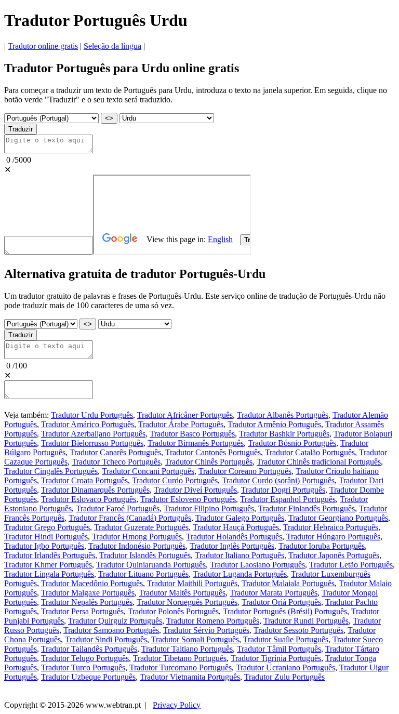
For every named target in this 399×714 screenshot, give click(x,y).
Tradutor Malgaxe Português (88, 592)
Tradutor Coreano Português (244, 471)
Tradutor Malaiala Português (288, 583)
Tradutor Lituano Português (143, 574)
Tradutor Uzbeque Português (88, 676)
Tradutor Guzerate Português (141, 527)
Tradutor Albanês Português (282, 415)
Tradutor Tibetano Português (180, 658)
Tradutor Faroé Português (117, 508)
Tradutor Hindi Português (46, 536)
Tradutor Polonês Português (173, 611)
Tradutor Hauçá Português (236, 527)
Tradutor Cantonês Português (213, 452)
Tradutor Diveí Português (195, 489)
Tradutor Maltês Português (182, 592)
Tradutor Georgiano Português (338, 517)
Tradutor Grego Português (47, 527)
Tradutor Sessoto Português (298, 630)
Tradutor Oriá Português (281, 602)
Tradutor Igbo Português (44, 545)
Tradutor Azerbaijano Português (93, 433)
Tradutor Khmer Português (48, 564)
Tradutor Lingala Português (49, 574)
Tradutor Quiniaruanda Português (151, 564)
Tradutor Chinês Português (208, 461)
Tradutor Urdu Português (92, 415)
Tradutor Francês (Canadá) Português (130, 517)
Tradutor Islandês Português (145, 555)
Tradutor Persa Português (82, 611)
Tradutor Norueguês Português (187, 602)
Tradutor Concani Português (148, 471)
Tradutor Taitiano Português (187, 648)
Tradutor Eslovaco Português (88, 499)
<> (109, 118)
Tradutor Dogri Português (283, 489)
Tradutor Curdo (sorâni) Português (278, 480)
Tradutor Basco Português (192, 433)
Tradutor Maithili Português (192, 583)
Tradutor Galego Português (239, 517)
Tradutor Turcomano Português (180, 667)
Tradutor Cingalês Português (51, 471)
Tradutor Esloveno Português (188, 499)
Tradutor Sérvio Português (206, 630)
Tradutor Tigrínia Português (276, 658)
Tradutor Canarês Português (115, 452)
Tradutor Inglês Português (232, 545)
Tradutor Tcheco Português (116, 461)
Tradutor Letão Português (351, 564)
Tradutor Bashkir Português (284, 433)
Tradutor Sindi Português (106, 639)
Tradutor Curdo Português (175, 480)
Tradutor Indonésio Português (136, 545)
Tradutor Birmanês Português (196, 443)
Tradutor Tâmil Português (279, 648)
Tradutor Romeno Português (212, 620)
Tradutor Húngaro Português (333, 536)
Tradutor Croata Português (84, 480)
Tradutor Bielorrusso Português (92, 443)
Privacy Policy (177, 704)
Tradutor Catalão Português (310, 452)
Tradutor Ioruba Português (321, 545)
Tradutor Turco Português (83, 667)
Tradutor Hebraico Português (330, 527)
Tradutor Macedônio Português (92, 583)
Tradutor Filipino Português (209, 508)
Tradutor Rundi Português (306, 620)
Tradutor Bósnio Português (292, 443)
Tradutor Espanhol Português (288, 499)
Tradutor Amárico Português (87, 424)
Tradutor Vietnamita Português (190, 676)
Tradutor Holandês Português (234, 536)
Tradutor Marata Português (273, 592)
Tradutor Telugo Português (85, 658)
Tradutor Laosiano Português (257, 564)
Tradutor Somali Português (195, 639)
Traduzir (20, 129)
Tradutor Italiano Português (239, 555)
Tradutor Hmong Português (137, 536)
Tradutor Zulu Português (284, 676)
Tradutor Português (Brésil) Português (285, 611)
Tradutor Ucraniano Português (285, 667)
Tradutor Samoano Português (111, 630)
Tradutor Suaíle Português (285, 639)
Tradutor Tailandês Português (89, 648)
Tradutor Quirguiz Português (115, 620)
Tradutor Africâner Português (185, 415)
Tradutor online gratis (43, 46)
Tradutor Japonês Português (333, 555)
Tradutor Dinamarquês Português (95, 489)
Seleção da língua (112, 46)
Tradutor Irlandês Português (49, 555)
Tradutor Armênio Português (274, 424)
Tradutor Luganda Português (240, 574)
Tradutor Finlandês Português (306, 508)
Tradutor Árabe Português (180, 424)
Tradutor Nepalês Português (86, 602)
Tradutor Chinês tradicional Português (319, 461)
